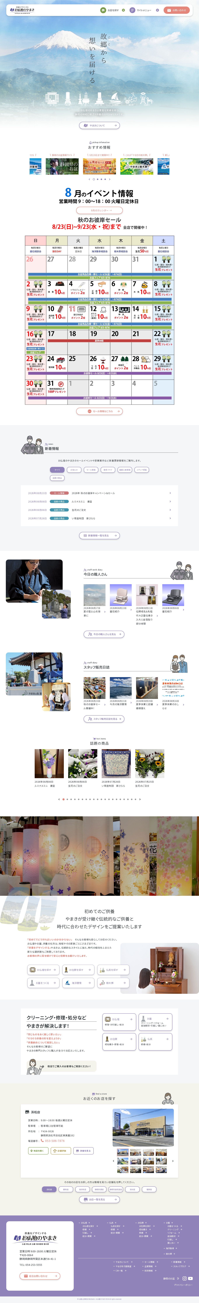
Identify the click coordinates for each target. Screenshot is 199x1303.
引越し (85, 1232)
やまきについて (122, 1261)
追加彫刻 (171, 1236)
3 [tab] (101, 179)
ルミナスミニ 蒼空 (82, 501)
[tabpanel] (99, 164)
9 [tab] (94, 799)
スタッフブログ (179, 1266)
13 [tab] (109, 799)
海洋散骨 (170, 1248)
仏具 (111, 1222)
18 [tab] (128, 799)
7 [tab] (86, 799)
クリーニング (172, 1229)
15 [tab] (117, 799)
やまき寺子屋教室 (123, 1266)
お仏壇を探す (88, 1226)
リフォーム (171, 1232)
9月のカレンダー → (100, 210)
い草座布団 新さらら (83, 518)
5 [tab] (79, 799)
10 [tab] (98, 799)
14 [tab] (113, 799)
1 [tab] (94, 179)
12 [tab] (105, 799)
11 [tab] (101, 799)
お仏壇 (84, 1222)
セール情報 (149, 1261)
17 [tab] (124, 799)
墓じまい (171, 1242)
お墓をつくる (172, 1226)
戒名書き (143, 1229)
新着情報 (177, 1261)
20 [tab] (135, 799)
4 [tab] (105, 179)
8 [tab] (90, 799)
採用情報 (149, 1270)
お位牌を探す (145, 1226)
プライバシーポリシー (183, 1284)
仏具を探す (116, 1226)
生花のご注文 (79, 510)
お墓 (168, 1222)
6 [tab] (82, 799)
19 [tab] (132, 799)
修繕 (84, 1229)
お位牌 (141, 1222)
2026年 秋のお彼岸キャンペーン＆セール (93, 493)
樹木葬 (169, 1253)
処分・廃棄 (87, 1236)
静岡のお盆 (169, 1278)
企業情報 (149, 1266)
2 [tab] (98, 179)
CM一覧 (119, 1270)
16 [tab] (120, 799)
